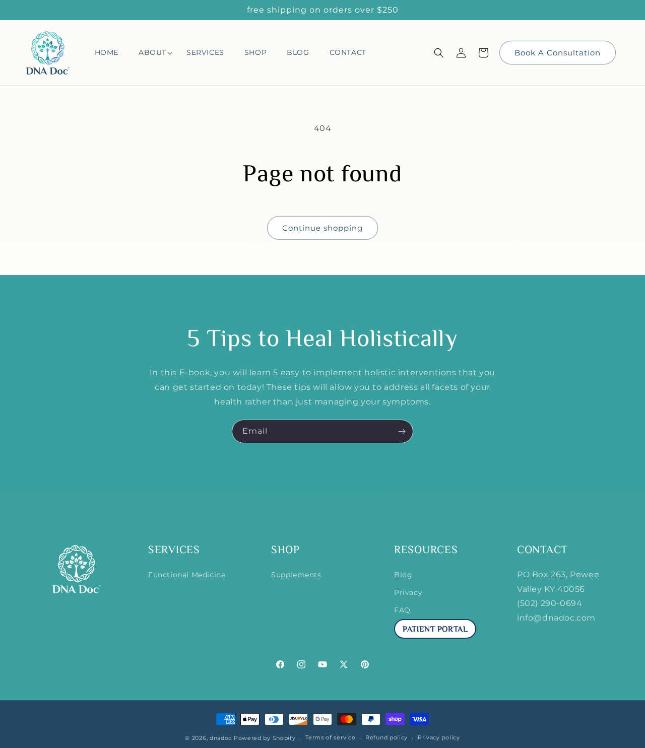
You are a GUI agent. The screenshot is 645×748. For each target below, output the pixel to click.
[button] (152, 52)
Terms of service (330, 737)
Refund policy (386, 737)
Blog (403, 574)
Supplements (296, 574)
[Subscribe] (402, 431)
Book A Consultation (557, 52)
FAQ (402, 610)
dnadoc (221, 737)
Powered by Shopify (265, 737)
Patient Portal (435, 630)
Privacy (408, 592)
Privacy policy (439, 737)
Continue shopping (322, 228)
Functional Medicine (186, 574)
